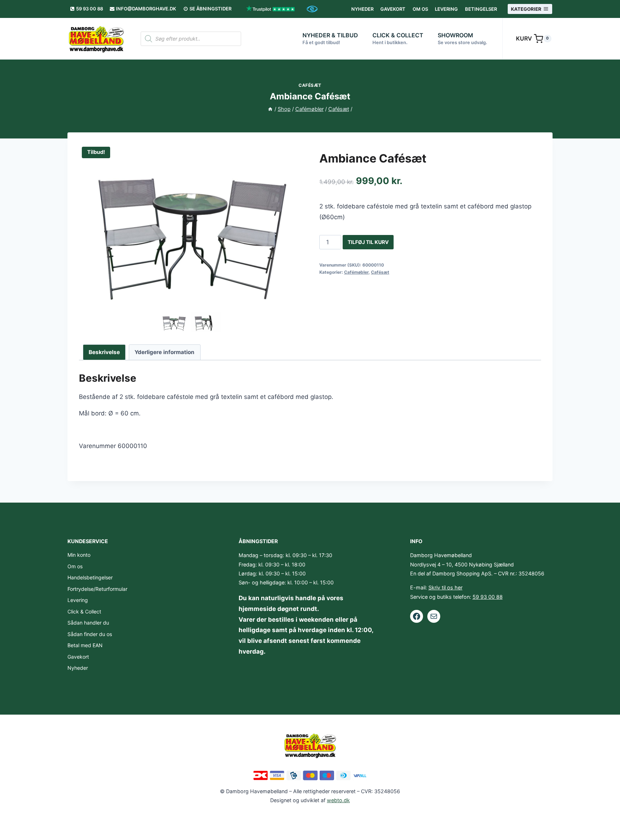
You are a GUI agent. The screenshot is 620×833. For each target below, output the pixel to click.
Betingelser (481, 9)
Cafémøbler (356, 272)
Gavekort (392, 9)
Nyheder (362, 9)
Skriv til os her (445, 587)
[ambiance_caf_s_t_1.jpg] (190, 227)
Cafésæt (310, 85)
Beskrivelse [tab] (104, 352)
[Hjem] (270, 109)
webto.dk (338, 800)
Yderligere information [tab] (164, 352)
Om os (420, 9)
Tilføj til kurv (368, 242)
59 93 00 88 (488, 597)
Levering (446, 9)
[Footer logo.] (310, 745)
